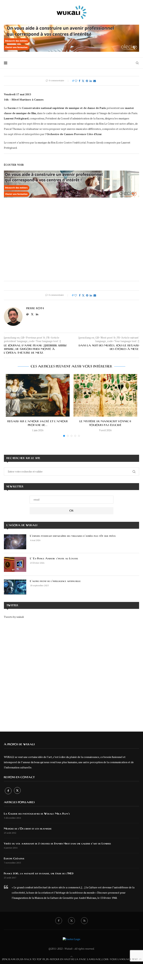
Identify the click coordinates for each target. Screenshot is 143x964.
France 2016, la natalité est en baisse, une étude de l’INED (39, 873)
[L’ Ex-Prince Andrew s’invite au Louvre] (15, 564)
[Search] (137, 63)
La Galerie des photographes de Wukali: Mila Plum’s (37, 813)
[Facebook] (8, 790)
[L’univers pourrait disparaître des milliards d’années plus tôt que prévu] (15, 541)
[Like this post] (76, 81)
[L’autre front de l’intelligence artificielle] (15, 587)
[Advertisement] (71, 672)
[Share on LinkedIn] (91, 81)
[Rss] (84, 920)
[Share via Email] (94, 81)
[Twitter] (17, 790)
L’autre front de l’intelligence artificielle (55, 581)
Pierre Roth (35, 308)
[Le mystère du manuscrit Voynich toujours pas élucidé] (105, 395)
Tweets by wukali (14, 617)
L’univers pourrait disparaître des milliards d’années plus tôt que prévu (73, 536)
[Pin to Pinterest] (87, 81)
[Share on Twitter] (83, 81)
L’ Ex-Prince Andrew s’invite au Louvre (54, 558)
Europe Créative (14, 858)
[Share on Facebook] (79, 81)
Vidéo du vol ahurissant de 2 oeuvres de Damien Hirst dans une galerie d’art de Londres (57, 843)
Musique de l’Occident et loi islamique (28, 828)
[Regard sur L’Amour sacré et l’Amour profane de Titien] (38, 395)
